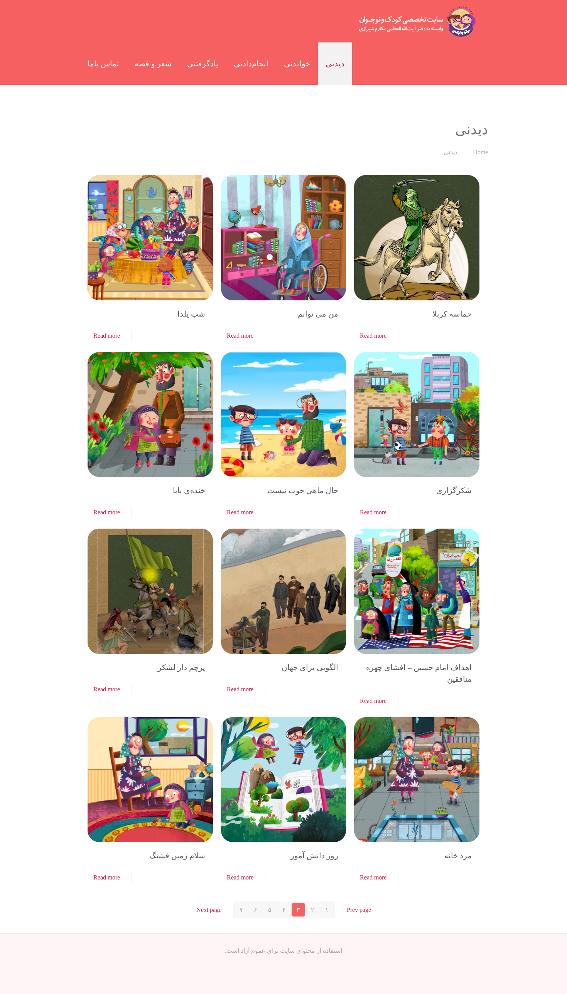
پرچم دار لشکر (181, 667)
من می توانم (318, 314)
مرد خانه (458, 855)
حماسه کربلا (452, 314)
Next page (208, 909)
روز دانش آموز (314, 855)
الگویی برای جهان (310, 667)
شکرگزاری (454, 490)
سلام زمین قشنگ (177, 855)
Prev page (359, 909)
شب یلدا (191, 314)
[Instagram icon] (284, 965)
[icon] (275, 965)
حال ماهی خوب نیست (302, 490)
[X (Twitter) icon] (292, 965)
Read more (373, 335)
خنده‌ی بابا (189, 490)
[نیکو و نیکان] (417, 21)
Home (480, 152)
